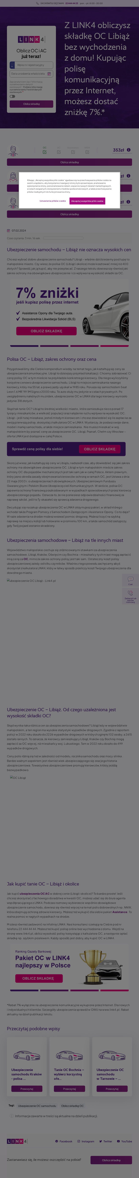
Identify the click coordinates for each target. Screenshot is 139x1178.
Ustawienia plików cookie (53, 200)
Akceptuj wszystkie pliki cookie (87, 201)
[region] (69, 190)
